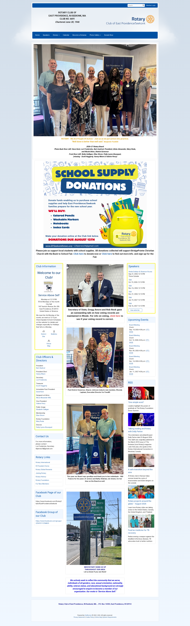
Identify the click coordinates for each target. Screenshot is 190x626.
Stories (55, 35)
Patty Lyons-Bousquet (44, 427)
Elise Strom (40, 415)
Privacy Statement (79, 617)
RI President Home (42, 466)
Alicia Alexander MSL (43, 398)
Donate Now (108, 35)
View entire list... (135, 310)
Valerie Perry (40, 403)
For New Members (42, 484)
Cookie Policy (90, 617)
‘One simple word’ (136, 402)
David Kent (40, 392)
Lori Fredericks (41, 380)
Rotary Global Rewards (44, 470)
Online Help (98, 617)
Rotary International (43, 462)
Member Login (150, 5)
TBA (130, 280)
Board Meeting (134, 325)
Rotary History (41, 477)
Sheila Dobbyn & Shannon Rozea (140, 272)
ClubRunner (88, 615)
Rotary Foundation (42, 480)
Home (37, 35)
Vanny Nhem (40, 374)
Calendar (66, 35)
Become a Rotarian (79, 35)
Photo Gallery (94, 35)
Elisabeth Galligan (42, 409)
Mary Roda (40, 421)
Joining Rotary (41, 473)
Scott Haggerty (41, 386)
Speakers (46, 35)
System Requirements (109, 617)
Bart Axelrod (40, 368)
